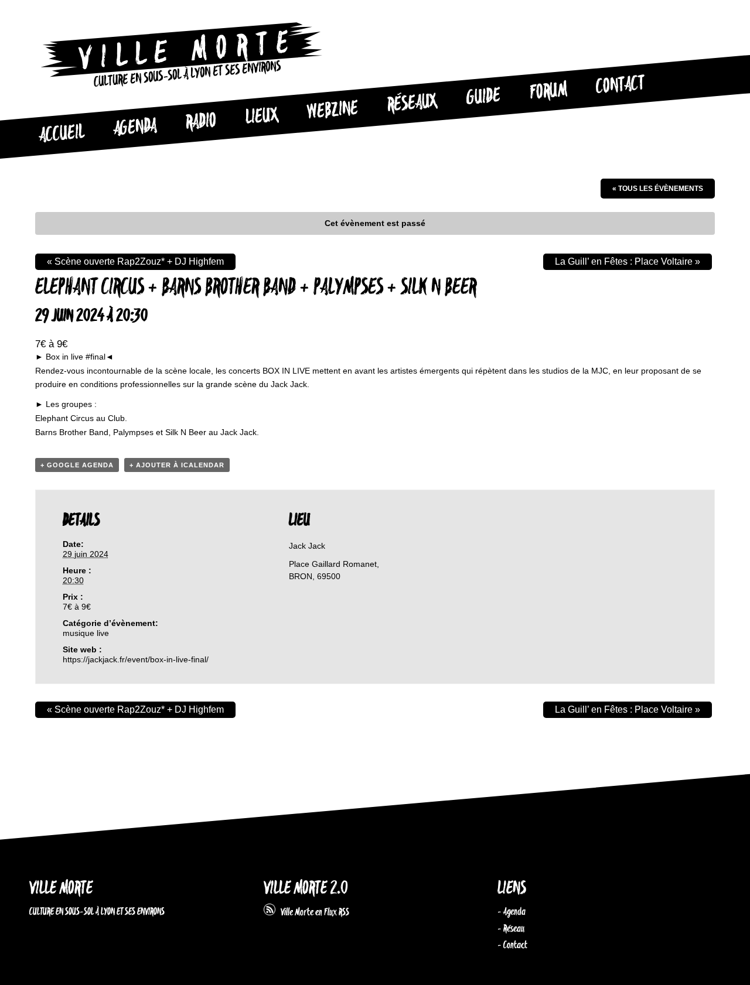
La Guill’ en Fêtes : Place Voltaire (627, 261)
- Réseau (510, 928)
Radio (201, 122)
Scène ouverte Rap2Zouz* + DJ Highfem (135, 261)
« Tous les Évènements (657, 188)
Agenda (135, 128)
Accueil (61, 134)
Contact (620, 85)
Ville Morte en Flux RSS (312, 912)
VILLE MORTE (61, 888)
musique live (86, 633)
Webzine (332, 110)
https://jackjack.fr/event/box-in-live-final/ (136, 659)
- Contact (512, 945)
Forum (548, 91)
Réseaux (412, 103)
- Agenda (511, 911)
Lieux (261, 117)
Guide (484, 97)
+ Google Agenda (77, 464)
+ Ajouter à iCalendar (176, 464)
